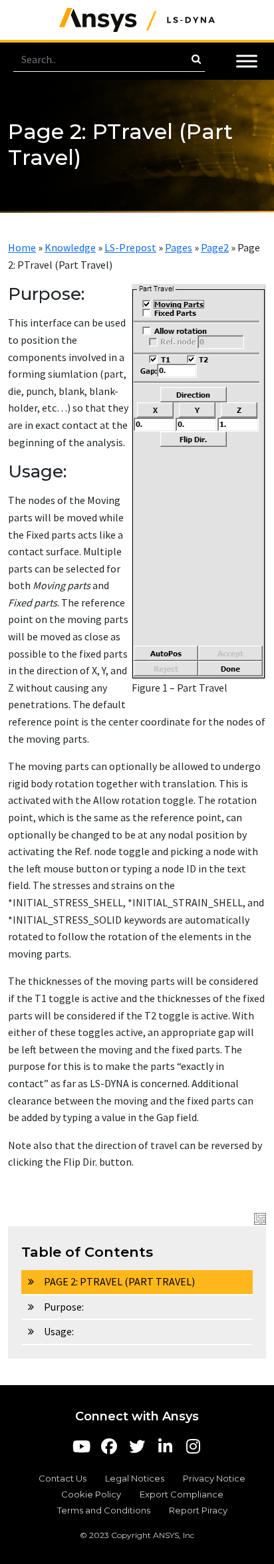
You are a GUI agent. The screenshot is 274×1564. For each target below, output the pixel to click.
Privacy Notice (214, 1478)
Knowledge (70, 247)
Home (22, 247)
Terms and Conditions (103, 1510)
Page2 (215, 247)
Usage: (59, 1331)
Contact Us (62, 1478)
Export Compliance (181, 1494)
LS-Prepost (130, 247)
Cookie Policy (91, 1494)
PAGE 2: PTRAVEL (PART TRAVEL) (119, 1281)
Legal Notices (134, 1478)
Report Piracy (198, 1510)
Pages (178, 247)
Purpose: (64, 1306)
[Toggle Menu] (246, 61)
